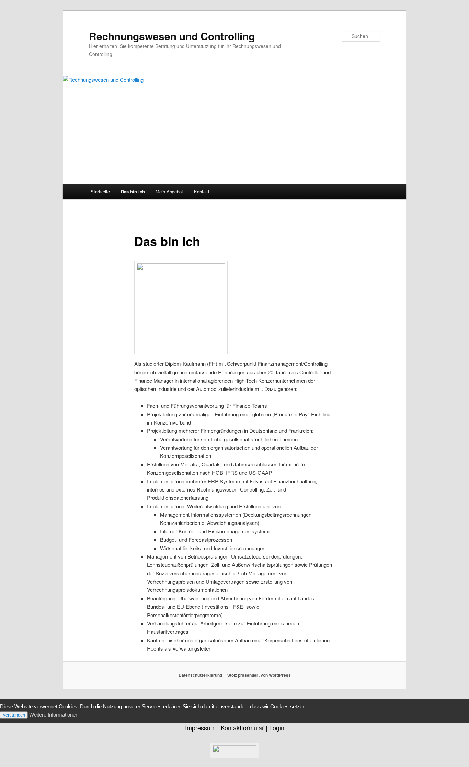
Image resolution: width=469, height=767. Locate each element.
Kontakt (201, 191)
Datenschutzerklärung (200, 675)
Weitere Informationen (53, 715)
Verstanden (14, 715)
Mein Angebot (169, 191)
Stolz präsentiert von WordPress (259, 675)
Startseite (100, 191)
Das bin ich (133, 191)
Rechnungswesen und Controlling (172, 36)
